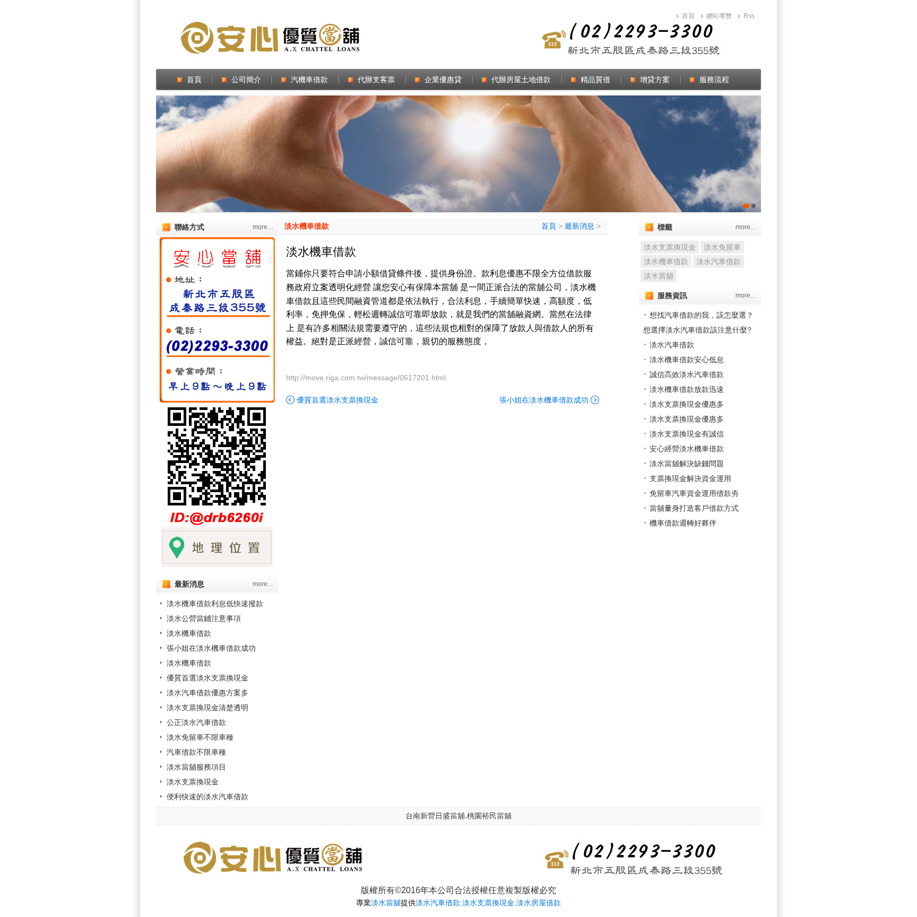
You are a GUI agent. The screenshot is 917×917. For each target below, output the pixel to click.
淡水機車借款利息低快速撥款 (215, 603)
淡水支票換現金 (193, 782)
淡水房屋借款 (538, 902)
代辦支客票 (376, 79)
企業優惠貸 (443, 79)
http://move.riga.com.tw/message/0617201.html (366, 377)
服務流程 (714, 79)
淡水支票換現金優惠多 (687, 404)
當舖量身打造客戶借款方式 (694, 508)
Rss (749, 16)
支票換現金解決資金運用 (690, 478)
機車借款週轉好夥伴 (683, 523)
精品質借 (595, 79)
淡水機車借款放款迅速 (687, 389)
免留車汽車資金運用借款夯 (694, 493)
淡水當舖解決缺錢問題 (687, 463)
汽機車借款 (309, 79)
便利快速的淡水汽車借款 (207, 796)
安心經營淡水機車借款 (687, 448)
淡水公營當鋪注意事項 (204, 618)
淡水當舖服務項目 (196, 767)
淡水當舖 (658, 276)
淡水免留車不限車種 (200, 737)
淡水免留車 (722, 247)
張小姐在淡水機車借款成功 (211, 648)
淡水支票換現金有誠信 (687, 434)
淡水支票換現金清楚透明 (207, 707)
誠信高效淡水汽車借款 (687, 374)
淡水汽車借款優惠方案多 (207, 692)
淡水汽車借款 (718, 261)
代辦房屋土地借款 (521, 79)
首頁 (688, 16)
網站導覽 (719, 16)
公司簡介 (246, 79)
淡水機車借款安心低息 (687, 359)
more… (263, 227)
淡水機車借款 (189, 633)
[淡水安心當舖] (458, 153)
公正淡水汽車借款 (196, 722)
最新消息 (579, 226)
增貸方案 (655, 79)
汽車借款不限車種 (196, 752)
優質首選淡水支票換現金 (207, 678)
